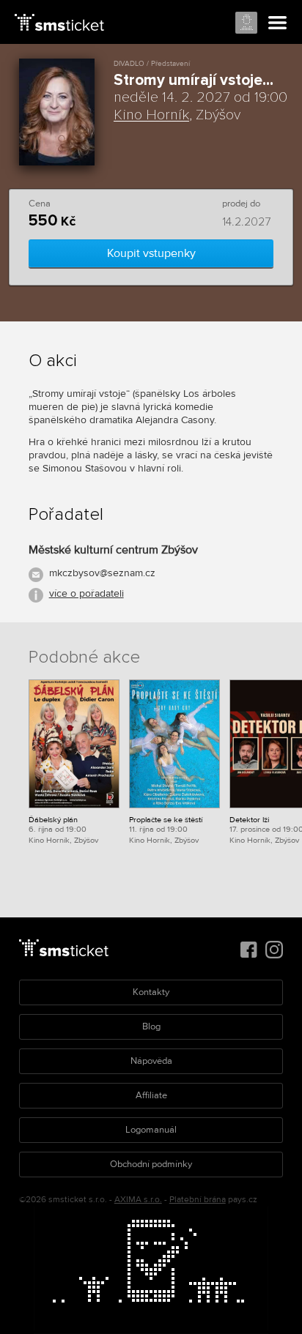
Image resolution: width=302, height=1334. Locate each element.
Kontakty (151, 992)
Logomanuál (151, 1130)
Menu (277, 23)
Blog (151, 1026)
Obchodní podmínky (151, 1164)
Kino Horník (151, 115)
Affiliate (151, 1095)
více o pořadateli (86, 593)
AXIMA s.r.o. (138, 1199)
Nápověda (151, 1061)
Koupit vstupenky (151, 253)
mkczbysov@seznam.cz (102, 573)
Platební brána (197, 1199)
